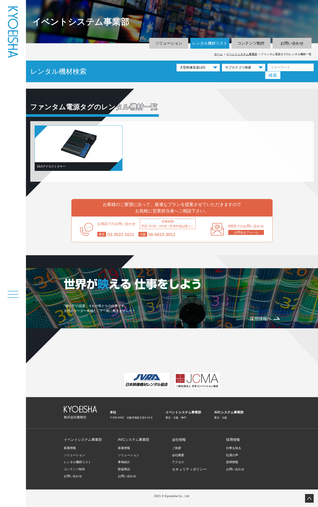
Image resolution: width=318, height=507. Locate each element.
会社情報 (179, 439)
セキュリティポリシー (189, 469)
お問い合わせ (292, 43)
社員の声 (232, 455)
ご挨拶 (176, 448)
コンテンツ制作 (251, 43)
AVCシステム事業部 (133, 439)
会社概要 (178, 455)
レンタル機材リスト (209, 43)
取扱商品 (124, 469)
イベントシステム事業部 (241, 54)
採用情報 (233, 439)
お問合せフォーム (246, 232)
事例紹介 (124, 462)
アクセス (178, 462)
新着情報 (70, 448)
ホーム (218, 54)
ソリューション (168, 43)
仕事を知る (233, 448)
